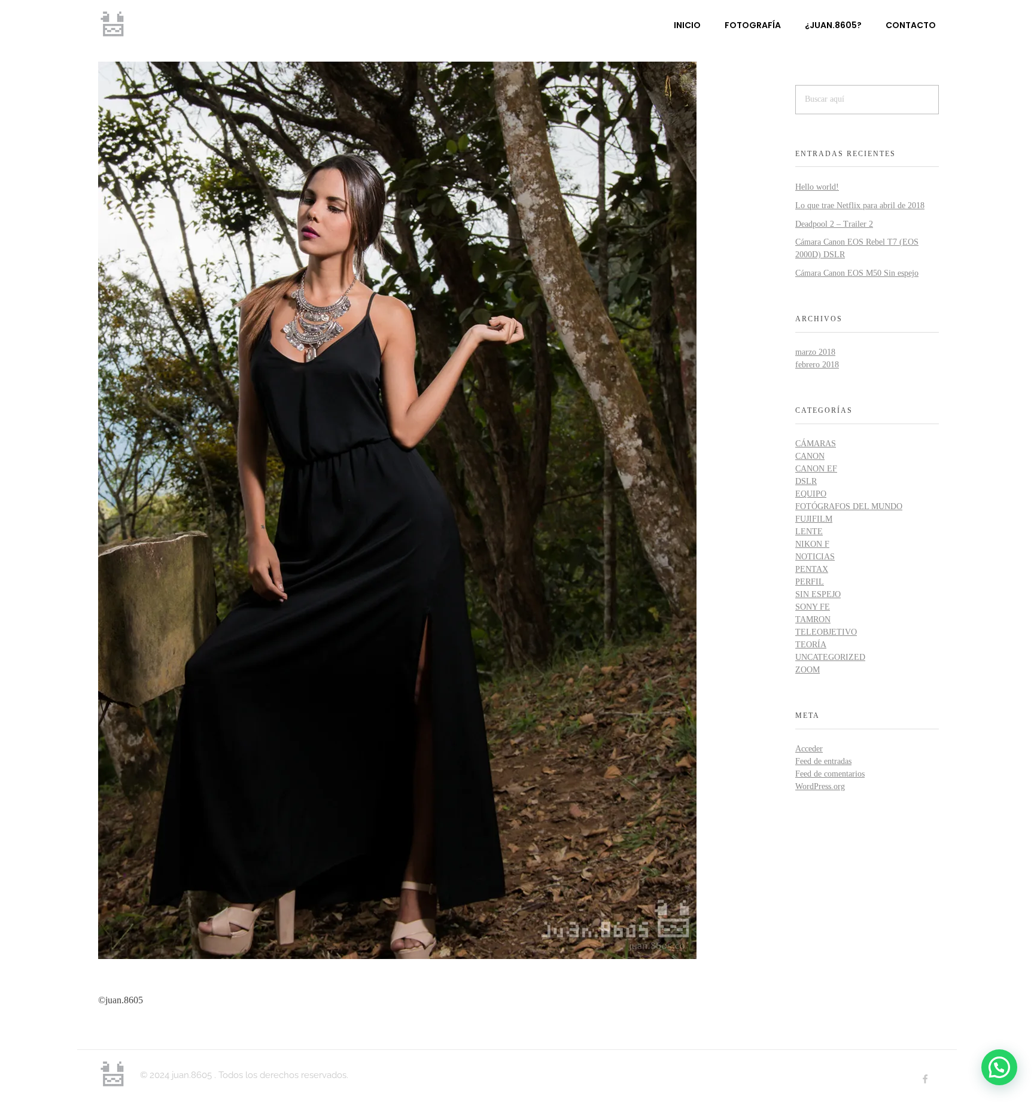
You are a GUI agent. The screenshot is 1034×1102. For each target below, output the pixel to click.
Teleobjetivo (826, 632)
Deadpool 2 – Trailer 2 (834, 224)
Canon (810, 456)
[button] (999, 1067)
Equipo (810, 493)
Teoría (810, 644)
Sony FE (812, 606)
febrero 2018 (817, 364)
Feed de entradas (823, 761)
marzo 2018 (815, 352)
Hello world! (817, 186)
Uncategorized (830, 657)
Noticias (815, 556)
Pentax (811, 569)
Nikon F (812, 544)
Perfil (809, 581)
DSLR (806, 481)
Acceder (809, 748)
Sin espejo (818, 594)
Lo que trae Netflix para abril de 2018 (859, 205)
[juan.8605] (113, 24)
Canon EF (816, 468)
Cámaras (815, 443)
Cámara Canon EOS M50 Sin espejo (857, 273)
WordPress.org (820, 786)
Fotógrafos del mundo (848, 506)
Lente (809, 531)
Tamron (813, 619)
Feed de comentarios (830, 773)
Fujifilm (813, 519)
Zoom (807, 669)
